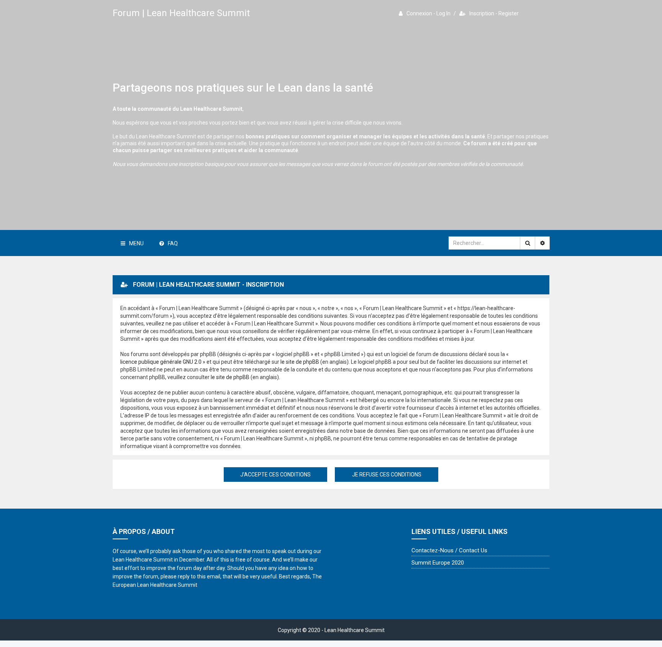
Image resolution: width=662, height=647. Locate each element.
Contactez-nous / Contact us (449, 550)
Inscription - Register (494, 13)
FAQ (173, 243)
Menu (136, 243)
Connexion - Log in (428, 13)
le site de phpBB (299, 362)
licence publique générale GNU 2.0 (161, 362)
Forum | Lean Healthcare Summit (181, 13)
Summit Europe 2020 (437, 562)
